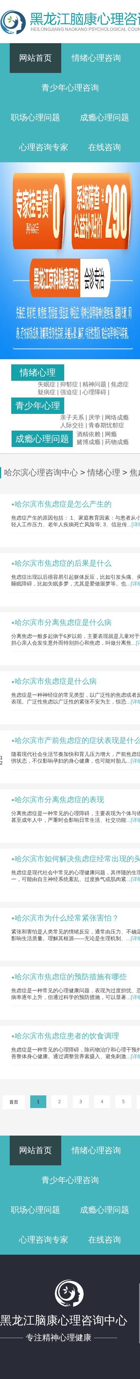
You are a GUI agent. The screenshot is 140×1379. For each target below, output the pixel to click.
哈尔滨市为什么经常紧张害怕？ (67, 918)
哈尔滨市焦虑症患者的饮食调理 (67, 1036)
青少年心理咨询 (70, 87)
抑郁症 (69, 384)
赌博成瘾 (88, 442)
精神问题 (94, 384)
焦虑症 (120, 384)
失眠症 (47, 384)
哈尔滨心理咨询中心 (41, 472)
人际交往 (72, 425)
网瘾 (111, 434)
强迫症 (69, 392)
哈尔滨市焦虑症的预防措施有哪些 (71, 977)
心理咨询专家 (43, 147)
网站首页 (35, 58)
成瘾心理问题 (104, 117)
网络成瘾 (117, 417)
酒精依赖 (88, 434)
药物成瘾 (117, 442)
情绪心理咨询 (96, 58)
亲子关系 (72, 417)
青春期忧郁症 (106, 425)
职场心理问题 (35, 117)
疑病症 (47, 392)
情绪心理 (103, 472)
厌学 (95, 417)
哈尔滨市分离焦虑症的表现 (59, 799)
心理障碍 (94, 392)
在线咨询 (104, 147)
